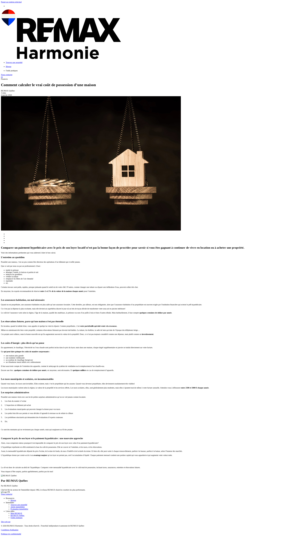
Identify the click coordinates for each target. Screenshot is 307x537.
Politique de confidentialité (11, 534)
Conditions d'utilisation (9, 530)
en (2, 77)
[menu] (156, 71)
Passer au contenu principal (11, 2)
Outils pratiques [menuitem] (12, 71)
